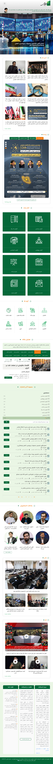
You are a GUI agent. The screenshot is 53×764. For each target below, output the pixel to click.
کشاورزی (44, 329)
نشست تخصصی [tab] (23, 138)
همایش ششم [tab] (9, 352)
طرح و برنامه (14, 271)
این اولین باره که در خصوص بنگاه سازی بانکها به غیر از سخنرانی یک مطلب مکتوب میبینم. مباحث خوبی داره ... (10, 714)
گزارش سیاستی (39, 229)
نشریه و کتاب (39, 271)
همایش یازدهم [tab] (17, 355)
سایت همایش (8, 379)
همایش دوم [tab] (37, 352)
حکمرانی (44, 315)
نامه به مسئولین (39, 293)
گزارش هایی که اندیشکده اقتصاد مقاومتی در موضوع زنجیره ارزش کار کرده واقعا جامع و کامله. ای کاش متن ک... (10, 728)
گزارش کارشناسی (14, 250)
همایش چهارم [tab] (23, 352)
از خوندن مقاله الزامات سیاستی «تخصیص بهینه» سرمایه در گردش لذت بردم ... (11, 695)
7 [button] (2, 36)
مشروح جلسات (27, 200)
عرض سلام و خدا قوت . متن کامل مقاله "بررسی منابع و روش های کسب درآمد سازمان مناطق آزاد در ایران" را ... (11, 702)
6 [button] (2, 34)
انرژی (43, 40)
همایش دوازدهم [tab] (8, 355)
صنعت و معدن (9, 329)
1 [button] (2, 24)
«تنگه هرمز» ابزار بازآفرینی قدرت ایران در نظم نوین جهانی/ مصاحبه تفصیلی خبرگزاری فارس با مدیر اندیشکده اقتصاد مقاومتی (15, 77)
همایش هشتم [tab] (37, 355)
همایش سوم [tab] (30, 352)
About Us (38, 755)
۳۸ (22, 499)
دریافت (6, 429)
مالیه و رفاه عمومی (20, 315)
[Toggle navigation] (5, 3)
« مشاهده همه (7, 128)
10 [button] (2, 41)
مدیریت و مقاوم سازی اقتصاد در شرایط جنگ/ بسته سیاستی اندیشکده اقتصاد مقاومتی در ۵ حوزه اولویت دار (15, 100)
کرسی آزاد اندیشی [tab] (14, 138)
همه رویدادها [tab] (39, 138)
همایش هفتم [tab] (45, 355)
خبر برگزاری (33, 200)
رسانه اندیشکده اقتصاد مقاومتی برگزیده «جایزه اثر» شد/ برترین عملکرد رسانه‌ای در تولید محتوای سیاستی (38, 77)
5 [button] (2, 32)
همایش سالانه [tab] (32, 138)
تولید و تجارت (8, 315)
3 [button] (2, 28)
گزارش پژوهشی (39, 250)
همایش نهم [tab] (30, 355)
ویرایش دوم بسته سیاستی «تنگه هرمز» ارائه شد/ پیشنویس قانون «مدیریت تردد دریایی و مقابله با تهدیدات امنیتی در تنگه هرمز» (38, 100)
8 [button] (2, 37)
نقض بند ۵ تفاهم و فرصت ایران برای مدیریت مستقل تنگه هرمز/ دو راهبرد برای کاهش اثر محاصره (27, 655)
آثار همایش (26, 417)
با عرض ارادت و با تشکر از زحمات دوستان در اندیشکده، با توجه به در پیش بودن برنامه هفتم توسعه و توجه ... (10, 721)
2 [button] (2, 26)
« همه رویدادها (7, 202)
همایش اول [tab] (44, 352)
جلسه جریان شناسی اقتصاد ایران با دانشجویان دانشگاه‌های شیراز (26, 593)
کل (26, 419)
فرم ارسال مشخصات (25, 741)
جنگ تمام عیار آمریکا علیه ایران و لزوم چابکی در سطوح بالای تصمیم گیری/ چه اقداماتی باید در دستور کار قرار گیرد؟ (15, 123)
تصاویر (22, 200)
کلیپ (18, 200)
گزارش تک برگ (36, 40)
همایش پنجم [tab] (16, 352)
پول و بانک (32, 315)
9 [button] (2, 39)
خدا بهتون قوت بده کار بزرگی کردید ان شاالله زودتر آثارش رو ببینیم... (11, 708)
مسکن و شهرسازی (32, 328)
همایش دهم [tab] (24, 355)
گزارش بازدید (14, 293)
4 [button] (2, 30)
